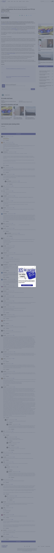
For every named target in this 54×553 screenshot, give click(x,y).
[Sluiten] (34, 266)
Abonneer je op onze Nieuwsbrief (27, 285)
